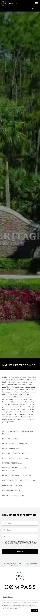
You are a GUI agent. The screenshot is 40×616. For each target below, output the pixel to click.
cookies (21, 602)
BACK (34, 8)
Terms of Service (21, 565)
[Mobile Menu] (36, 3)
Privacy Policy (33, 545)
